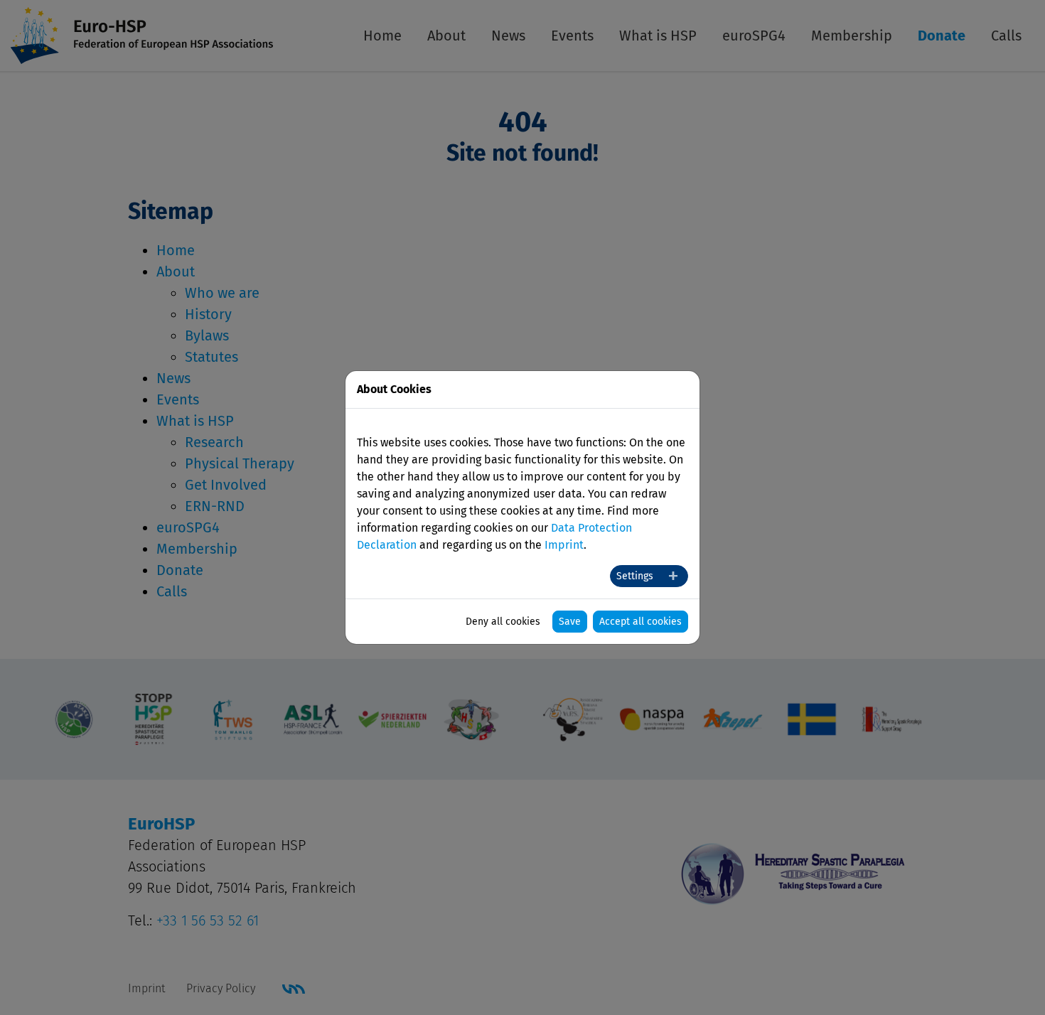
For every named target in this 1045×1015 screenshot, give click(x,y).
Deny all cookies (503, 622)
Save (570, 622)
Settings (634, 576)
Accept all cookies (640, 622)
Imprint (564, 545)
